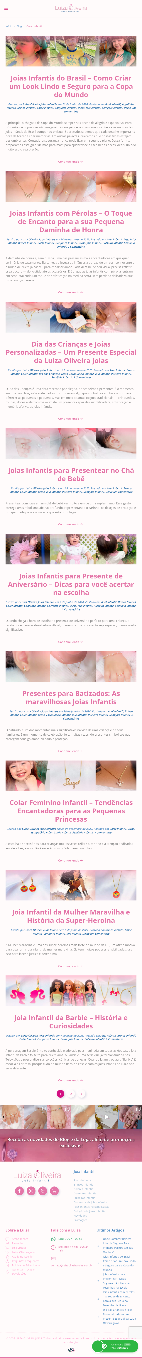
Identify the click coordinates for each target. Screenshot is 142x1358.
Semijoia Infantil (112, 107)
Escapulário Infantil (81, 374)
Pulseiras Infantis (84, 1198)
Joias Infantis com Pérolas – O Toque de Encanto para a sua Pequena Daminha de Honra (71, 221)
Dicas (81, 107)
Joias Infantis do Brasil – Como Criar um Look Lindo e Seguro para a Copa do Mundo (71, 86)
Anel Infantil (112, 104)
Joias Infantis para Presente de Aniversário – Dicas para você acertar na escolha (71, 584)
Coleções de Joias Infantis (89, 1211)
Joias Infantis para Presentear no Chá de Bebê (71, 474)
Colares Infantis (83, 1189)
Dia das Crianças (49, 374)
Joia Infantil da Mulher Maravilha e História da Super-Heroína (71, 916)
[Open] (12, 1117)
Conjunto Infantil (65, 107)
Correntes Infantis (85, 1193)
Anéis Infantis (82, 1180)
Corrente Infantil (57, 605)
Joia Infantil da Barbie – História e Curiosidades (71, 1021)
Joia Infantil (93, 107)
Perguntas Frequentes (25, 1261)
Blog (19, 26)
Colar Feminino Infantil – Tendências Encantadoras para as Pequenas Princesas (71, 811)
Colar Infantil (45, 107)
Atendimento (20, 1239)
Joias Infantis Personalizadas (91, 1206)
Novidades (80, 1215)
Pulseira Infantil (112, 243)
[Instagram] (20, 1125)
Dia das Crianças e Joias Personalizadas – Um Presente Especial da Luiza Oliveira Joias (71, 352)
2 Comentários (71, 609)
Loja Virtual (19, 1247)
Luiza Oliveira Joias (23, 1252)
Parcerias (17, 1243)
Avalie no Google (22, 1256)
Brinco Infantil (26, 107)
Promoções (80, 1220)
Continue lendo (68, 161)
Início (9, 26)
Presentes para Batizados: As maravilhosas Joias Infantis (71, 697)
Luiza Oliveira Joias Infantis (40, 104)
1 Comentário (76, 246)
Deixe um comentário (119, 492)
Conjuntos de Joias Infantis (90, 1202)
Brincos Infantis (83, 1184)
